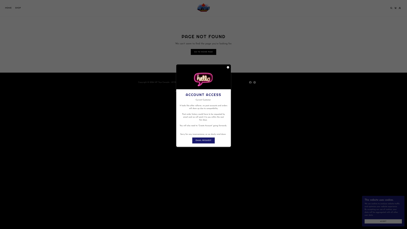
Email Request (203, 140)
